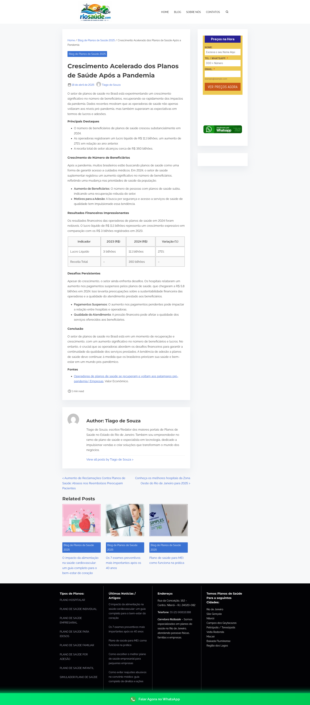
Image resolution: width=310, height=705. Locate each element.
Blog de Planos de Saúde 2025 (96, 40)
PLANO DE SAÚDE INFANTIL (77, 668)
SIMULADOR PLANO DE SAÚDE (79, 677)
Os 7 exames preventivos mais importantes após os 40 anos (123, 563)
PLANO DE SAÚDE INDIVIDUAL (78, 609)
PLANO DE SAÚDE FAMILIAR (77, 645)
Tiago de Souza (111, 84)
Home (71, 40)
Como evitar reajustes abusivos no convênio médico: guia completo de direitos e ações (127, 677)
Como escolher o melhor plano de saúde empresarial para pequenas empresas (127, 659)
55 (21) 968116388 (180, 612)
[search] (227, 12)
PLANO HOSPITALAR (72, 600)
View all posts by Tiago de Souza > (109, 459)
